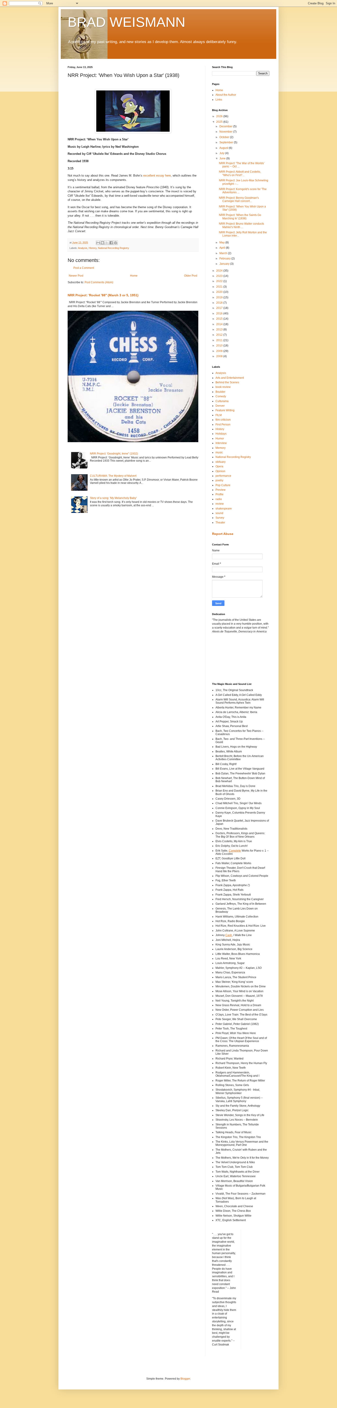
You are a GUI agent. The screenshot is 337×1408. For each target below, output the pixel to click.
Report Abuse (222, 534)
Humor (219, 438)
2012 (219, 334)
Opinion (220, 471)
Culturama (222, 401)
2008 (219, 356)
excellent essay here (157, 175)
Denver (220, 405)
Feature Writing (225, 410)
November (226, 131)
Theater (220, 522)
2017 (219, 308)
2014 (219, 324)
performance (223, 475)
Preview (220, 489)
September (226, 142)
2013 (219, 329)
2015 (219, 318)
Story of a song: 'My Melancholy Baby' (113, 498)
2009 (219, 351)
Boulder (220, 391)
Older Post (190, 275)
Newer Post (76, 275)
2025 (219, 121)
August (224, 148)
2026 (219, 116)
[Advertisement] (232, 657)
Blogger (185, 1378)
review (219, 503)
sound (219, 513)
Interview (221, 443)
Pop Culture (222, 485)
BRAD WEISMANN (126, 22)
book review (223, 387)
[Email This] (98, 242)
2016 (219, 313)
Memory (220, 447)
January (224, 263)
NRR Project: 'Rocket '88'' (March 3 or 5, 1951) (103, 295)
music (219, 452)
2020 (219, 292)
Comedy (220, 396)
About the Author (225, 94)
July (222, 153)
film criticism (223, 419)
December (226, 126)
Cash (228, 935)
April (222, 247)
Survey (219, 517)
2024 (219, 270)
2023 (219, 276)
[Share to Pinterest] (115, 242)
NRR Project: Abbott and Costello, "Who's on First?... (240, 173)
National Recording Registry (113, 248)
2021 (219, 286)
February (225, 258)
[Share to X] (107, 242)
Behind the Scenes (227, 382)
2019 (219, 297)
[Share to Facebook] (111, 242)
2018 (219, 302)
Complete (235, 850)
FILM (218, 415)
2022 (219, 281)
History (93, 248)
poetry (219, 480)
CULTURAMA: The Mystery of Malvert (113, 475)
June (222, 158)
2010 (219, 345)
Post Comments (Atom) (99, 282)
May (222, 242)
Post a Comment (83, 268)
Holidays (221, 433)
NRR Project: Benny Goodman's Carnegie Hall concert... (239, 199)
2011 (219, 340)
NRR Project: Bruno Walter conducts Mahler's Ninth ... (241, 225)
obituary (220, 461)
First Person (222, 424)
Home (134, 275)
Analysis (82, 248)
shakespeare (223, 508)
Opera (219, 466)
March (223, 253)
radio (218, 499)
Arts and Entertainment (229, 377)
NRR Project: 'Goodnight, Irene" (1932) (114, 453)
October (224, 137)
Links (218, 99)
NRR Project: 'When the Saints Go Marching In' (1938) (240, 216)
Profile (219, 494)
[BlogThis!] (102, 242)
